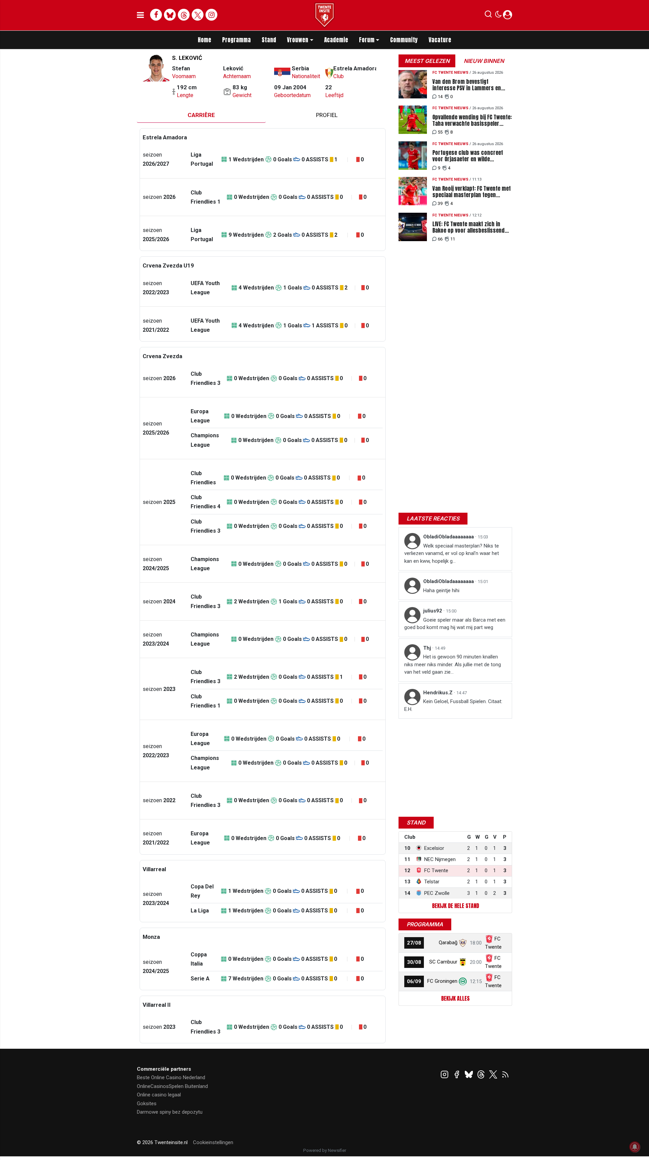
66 (440, 238)
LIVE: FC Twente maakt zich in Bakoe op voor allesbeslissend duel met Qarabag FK (468, 227)
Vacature (440, 40)
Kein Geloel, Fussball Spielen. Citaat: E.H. (453, 705)
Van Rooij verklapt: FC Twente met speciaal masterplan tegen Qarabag (471, 191)
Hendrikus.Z (438, 693)
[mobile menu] (140, 15)
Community (404, 40)
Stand (269, 40)
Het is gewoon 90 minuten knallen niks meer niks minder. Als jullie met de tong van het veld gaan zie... (452, 664)
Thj (427, 648)
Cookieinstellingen (213, 1142)
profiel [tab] (327, 115)
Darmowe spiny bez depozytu (169, 1112)
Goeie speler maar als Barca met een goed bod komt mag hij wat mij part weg (454, 624)
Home (204, 40)
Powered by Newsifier (324, 1150)
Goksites (147, 1103)
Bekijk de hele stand (455, 906)
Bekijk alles (455, 998)
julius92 (433, 611)
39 (440, 203)
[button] (488, 15)
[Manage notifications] (634, 1146)
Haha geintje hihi (441, 590)
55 (440, 132)
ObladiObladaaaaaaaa (449, 537)
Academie (336, 40)
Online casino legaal (159, 1095)
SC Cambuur (443, 962)
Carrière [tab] (201, 115)
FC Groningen (442, 981)
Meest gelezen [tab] (427, 60)
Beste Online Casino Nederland (171, 1077)
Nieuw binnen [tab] (484, 60)
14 (440, 96)
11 (452, 238)
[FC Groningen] (463, 981)
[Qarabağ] (463, 942)
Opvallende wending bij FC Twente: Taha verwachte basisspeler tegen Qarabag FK (472, 120)
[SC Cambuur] (463, 962)
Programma (236, 40)
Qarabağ (448, 942)
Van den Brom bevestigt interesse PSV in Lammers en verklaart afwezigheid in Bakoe (468, 84)
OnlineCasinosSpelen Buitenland (172, 1086)
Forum (367, 40)
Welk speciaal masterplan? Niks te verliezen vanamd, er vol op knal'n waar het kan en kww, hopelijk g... (451, 553)
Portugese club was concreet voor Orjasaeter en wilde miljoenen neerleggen (467, 155)
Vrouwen (297, 40)
